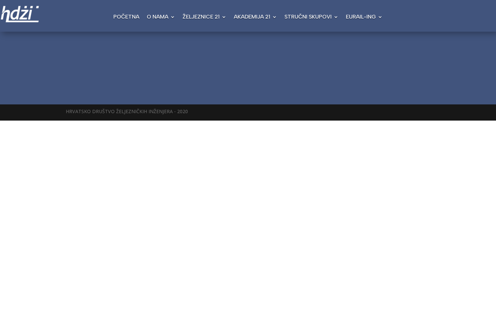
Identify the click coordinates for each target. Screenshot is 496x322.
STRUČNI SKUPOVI (308, 17)
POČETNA (126, 17)
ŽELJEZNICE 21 (201, 17)
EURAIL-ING (361, 17)
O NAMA (157, 17)
